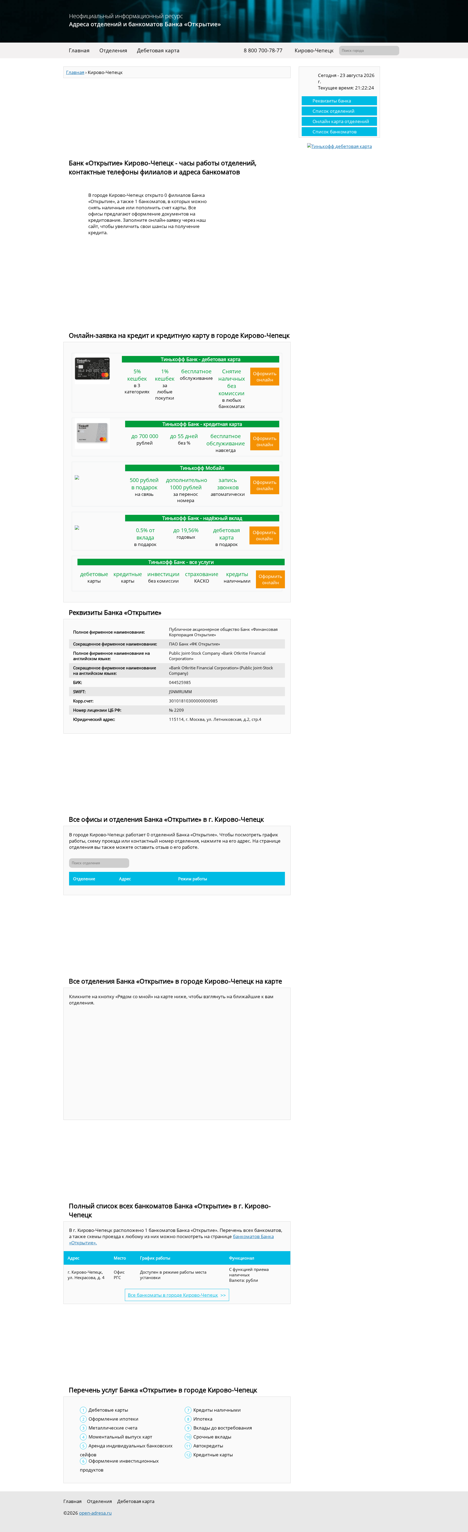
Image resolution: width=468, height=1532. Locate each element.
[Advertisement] (177, 116)
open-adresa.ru (95, 1513)
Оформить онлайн (265, 376)
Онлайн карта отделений (341, 121)
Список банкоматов (335, 132)
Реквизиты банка (332, 101)
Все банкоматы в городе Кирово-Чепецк (173, 1295)
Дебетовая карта (158, 50)
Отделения (113, 50)
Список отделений (334, 111)
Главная (79, 50)
